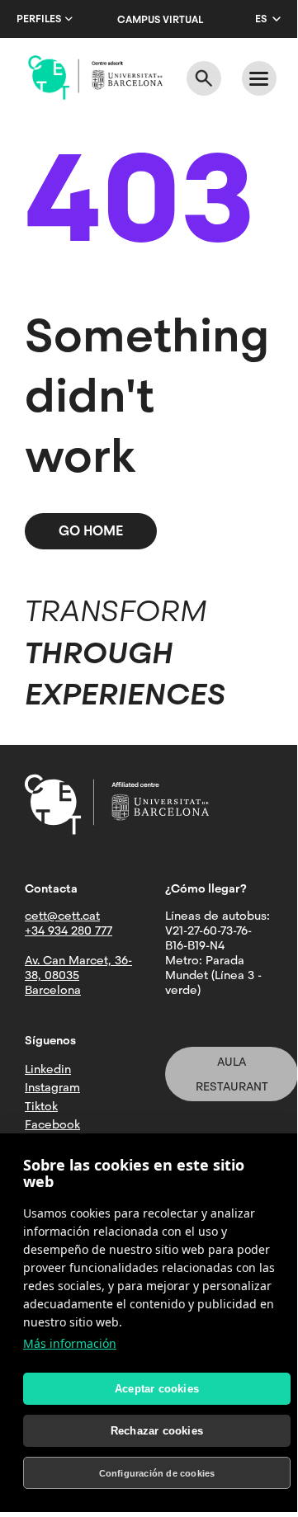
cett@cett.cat (62, 915)
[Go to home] (95, 78)
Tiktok (41, 1106)
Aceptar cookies (157, 1389)
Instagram (52, 1087)
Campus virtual (160, 19)
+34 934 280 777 (68, 930)
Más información (69, 1343)
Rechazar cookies (157, 1431)
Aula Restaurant (232, 1074)
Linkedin (48, 1069)
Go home (91, 530)
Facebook (52, 1124)
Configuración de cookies (157, 1473)
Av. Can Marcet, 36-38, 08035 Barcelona (78, 975)
